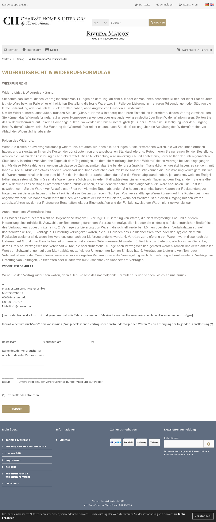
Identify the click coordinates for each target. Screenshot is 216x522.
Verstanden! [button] (203, 516)
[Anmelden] (209, 443)
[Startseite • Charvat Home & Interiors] (44, 21)
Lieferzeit (12, 483)
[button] (100, 22)
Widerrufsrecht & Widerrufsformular (17, 475)
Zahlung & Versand (17, 439)
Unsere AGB (13, 453)
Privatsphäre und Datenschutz (25, 446)
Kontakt (13, 50)
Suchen (157, 22)
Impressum (34, 50)
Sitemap (64, 439)
